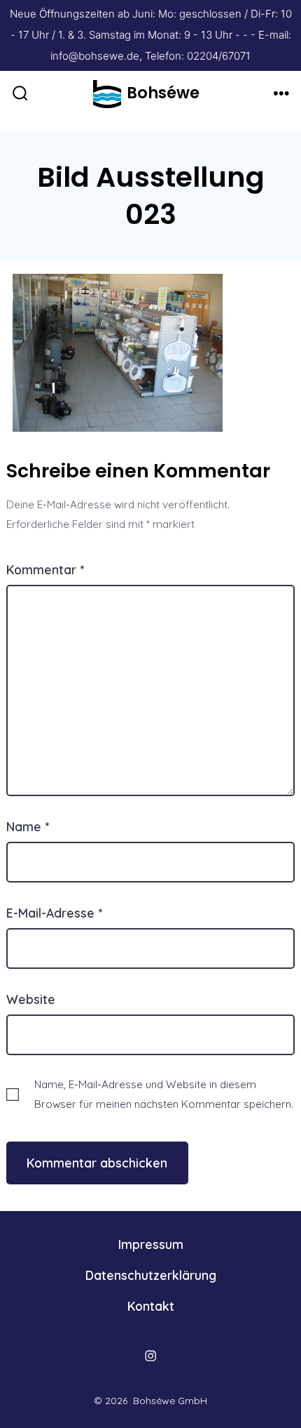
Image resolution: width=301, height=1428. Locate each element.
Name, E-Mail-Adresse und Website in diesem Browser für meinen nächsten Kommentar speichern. (163, 1094)
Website (30, 999)
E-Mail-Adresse (54, 912)
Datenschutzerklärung (150, 1275)
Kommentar (45, 569)
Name (27, 826)
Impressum (150, 1244)
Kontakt (150, 1306)
